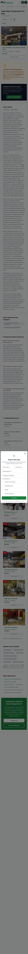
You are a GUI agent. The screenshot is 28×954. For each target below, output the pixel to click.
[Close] (25, 453)
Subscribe (14, 498)
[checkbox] (3, 482)
